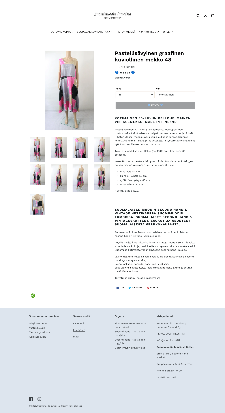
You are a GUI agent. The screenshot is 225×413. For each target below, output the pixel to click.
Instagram (79, 330)
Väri (158, 88)
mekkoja (127, 264)
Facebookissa (130, 271)
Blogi (76, 336)
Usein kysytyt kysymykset (130, 347)
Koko (119, 88)
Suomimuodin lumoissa (48, 406)
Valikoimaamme (124, 256)
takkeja (164, 264)
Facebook (79, 323)
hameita (138, 264)
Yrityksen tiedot (38, 323)
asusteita (139, 267)
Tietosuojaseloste (39, 332)
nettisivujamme (171, 267)
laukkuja (126, 267)
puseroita (150, 264)
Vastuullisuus (37, 327)
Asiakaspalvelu (38, 336)
